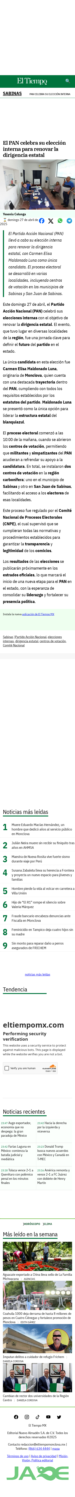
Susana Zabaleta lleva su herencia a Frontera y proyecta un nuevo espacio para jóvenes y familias (43, 875)
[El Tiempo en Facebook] (19, 1418)
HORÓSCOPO (32, 1224)
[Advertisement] (37, 37)
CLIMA (48, 1224)
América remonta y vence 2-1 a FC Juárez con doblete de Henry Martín (53, 1176)
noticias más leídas (37, 974)
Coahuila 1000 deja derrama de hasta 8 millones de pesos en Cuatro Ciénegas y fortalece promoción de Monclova (37, 1317)
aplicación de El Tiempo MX (38, 614)
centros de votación (53, 641)
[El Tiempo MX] (32, 84)
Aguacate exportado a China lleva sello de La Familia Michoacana (37, 1276)
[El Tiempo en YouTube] (51, 1418)
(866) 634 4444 (39, 1448)
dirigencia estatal (26, 641)
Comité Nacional (14, 645)
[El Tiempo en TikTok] (40, 1418)
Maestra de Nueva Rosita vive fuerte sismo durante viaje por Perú (41, 858)
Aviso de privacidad (43, 1456)
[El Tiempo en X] (59, 1418)
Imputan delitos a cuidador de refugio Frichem (34, 1359)
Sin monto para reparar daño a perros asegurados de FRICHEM (38, 945)
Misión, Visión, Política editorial (45, 1458)
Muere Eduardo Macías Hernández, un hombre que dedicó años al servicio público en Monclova (42, 829)
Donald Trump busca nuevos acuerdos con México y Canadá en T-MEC (53, 1152)
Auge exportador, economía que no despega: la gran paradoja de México (16, 1129)
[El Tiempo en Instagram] (30, 1418)
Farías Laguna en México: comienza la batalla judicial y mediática (16, 1152)
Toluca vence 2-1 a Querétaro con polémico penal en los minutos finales (17, 1176)
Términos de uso (18, 1456)
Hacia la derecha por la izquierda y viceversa (52, 1127)
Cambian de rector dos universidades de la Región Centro (36, 1398)
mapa (56, 1448)
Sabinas (12, 93)
